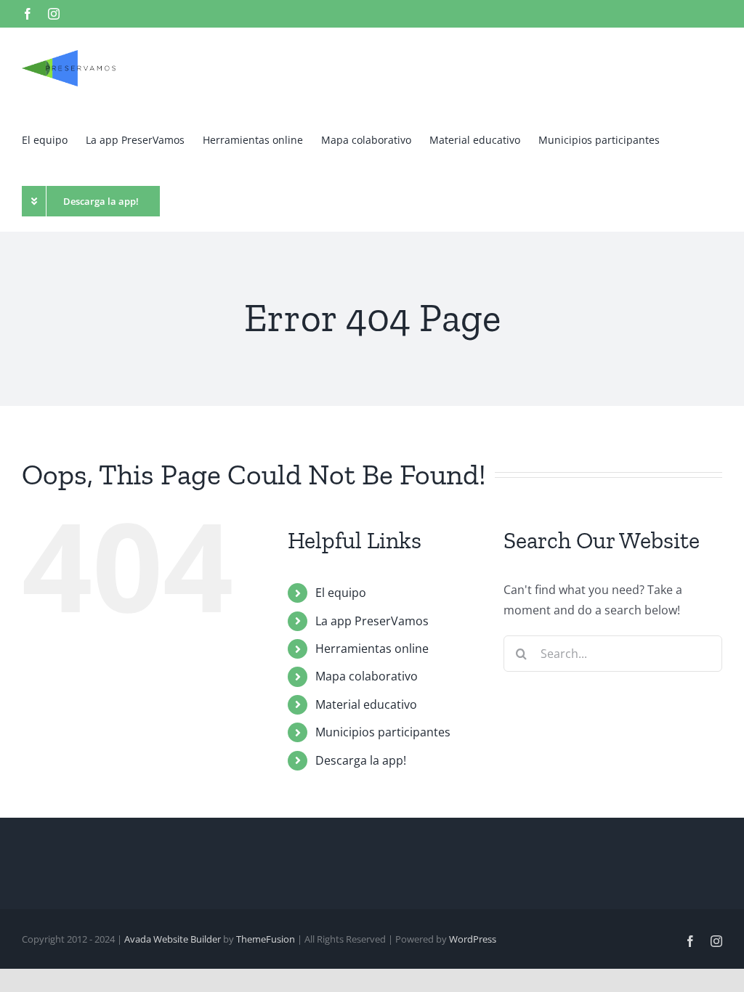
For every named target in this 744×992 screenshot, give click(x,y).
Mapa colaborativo (366, 676)
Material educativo (366, 704)
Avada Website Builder (172, 939)
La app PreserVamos (372, 621)
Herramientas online (372, 648)
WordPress (472, 939)
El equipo (340, 593)
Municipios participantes (382, 732)
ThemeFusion (265, 939)
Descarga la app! (360, 760)
